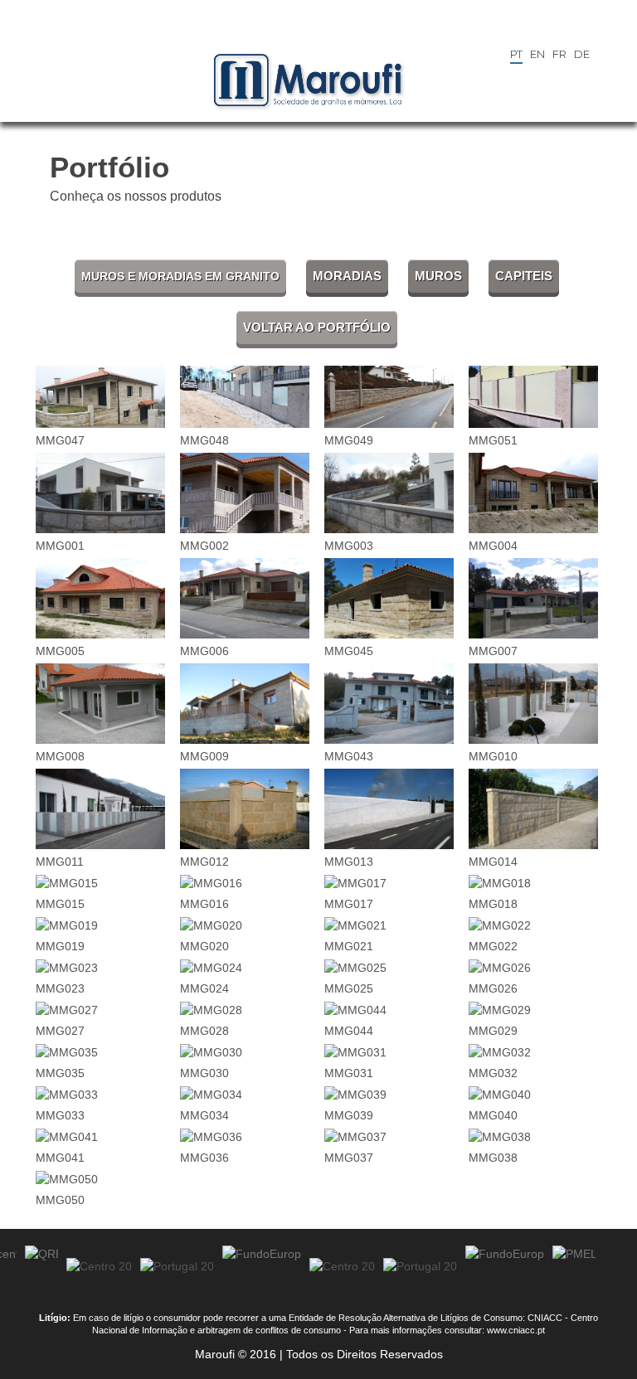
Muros (438, 276)
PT (516, 54)
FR (559, 54)
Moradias (347, 276)
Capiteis (523, 276)
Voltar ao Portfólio (317, 327)
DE (582, 54)
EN (537, 54)
